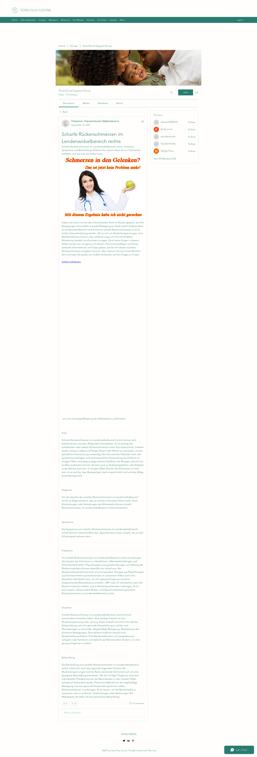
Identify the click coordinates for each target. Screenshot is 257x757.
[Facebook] (132, 740)
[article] (103, 418)
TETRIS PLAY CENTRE (35, 10)
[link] (68, 103)
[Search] (171, 92)
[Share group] (196, 92)
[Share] (142, 121)
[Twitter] (124, 740)
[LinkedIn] (128, 740)
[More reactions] (74, 703)
